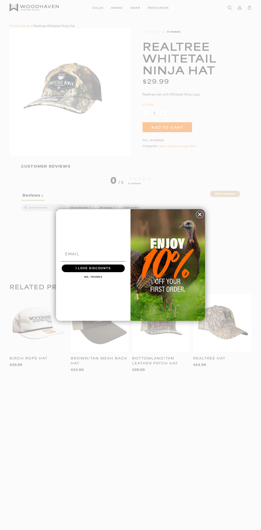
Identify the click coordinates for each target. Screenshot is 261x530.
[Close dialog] (199, 214)
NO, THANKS (93, 277)
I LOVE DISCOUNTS (93, 268)
